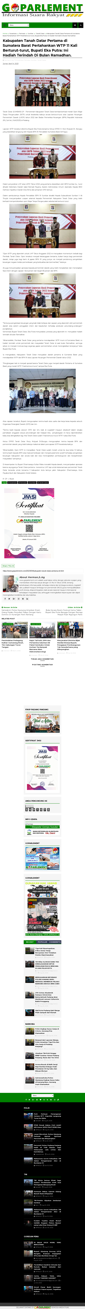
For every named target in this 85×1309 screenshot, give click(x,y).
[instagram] (54, 1100)
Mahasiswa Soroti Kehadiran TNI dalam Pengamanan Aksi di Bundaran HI (47, 1161)
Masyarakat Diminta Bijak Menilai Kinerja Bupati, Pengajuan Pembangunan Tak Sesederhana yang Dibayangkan (68, 644)
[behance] (51, 1100)
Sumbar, (34, 60)
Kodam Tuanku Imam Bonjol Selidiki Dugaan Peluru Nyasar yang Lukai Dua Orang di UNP (47, 1223)
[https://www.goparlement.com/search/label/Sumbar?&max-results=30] (42, 909)
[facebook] (26, 1100)
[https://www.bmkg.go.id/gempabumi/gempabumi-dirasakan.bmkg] (42, 832)
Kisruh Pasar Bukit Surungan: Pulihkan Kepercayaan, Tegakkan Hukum (47, 1289)
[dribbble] (44, 1100)
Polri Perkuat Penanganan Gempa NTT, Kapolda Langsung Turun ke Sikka (47, 1116)
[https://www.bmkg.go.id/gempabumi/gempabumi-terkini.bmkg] (29, 824)
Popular (42, 942)
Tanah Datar (40, 33)
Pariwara (22, 33)
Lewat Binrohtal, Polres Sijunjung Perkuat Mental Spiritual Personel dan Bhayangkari (47, 1136)
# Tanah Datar (43, 482)
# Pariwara (22, 482)
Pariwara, (27, 60)
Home (5, 33)
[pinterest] (37, 1100)
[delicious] (58, 1100)
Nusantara (13, 33)
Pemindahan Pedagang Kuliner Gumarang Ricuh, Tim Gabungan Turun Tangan (12, 643)
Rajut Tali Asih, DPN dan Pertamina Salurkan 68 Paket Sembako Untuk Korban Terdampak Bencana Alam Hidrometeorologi (40, 646)
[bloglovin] (40, 1100)
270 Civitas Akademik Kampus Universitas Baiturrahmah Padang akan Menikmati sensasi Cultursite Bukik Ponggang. (47, 997)
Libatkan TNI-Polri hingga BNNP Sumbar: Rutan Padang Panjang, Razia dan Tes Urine (47, 1055)
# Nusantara (12, 482)
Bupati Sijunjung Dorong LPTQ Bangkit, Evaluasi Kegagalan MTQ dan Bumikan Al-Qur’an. (47, 1254)
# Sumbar (32, 482)
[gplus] (33, 1100)
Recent (30, 942)
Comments (55, 942)
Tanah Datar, (41, 60)
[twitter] (29, 1100)
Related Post (8, 619)
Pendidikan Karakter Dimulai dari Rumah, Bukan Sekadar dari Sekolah (47, 1267)
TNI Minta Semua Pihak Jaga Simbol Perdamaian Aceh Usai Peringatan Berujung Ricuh (47, 1182)
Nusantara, (20, 60)
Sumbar (30, 33)
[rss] (47, 1100)
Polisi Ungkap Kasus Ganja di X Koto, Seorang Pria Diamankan (47, 1031)
